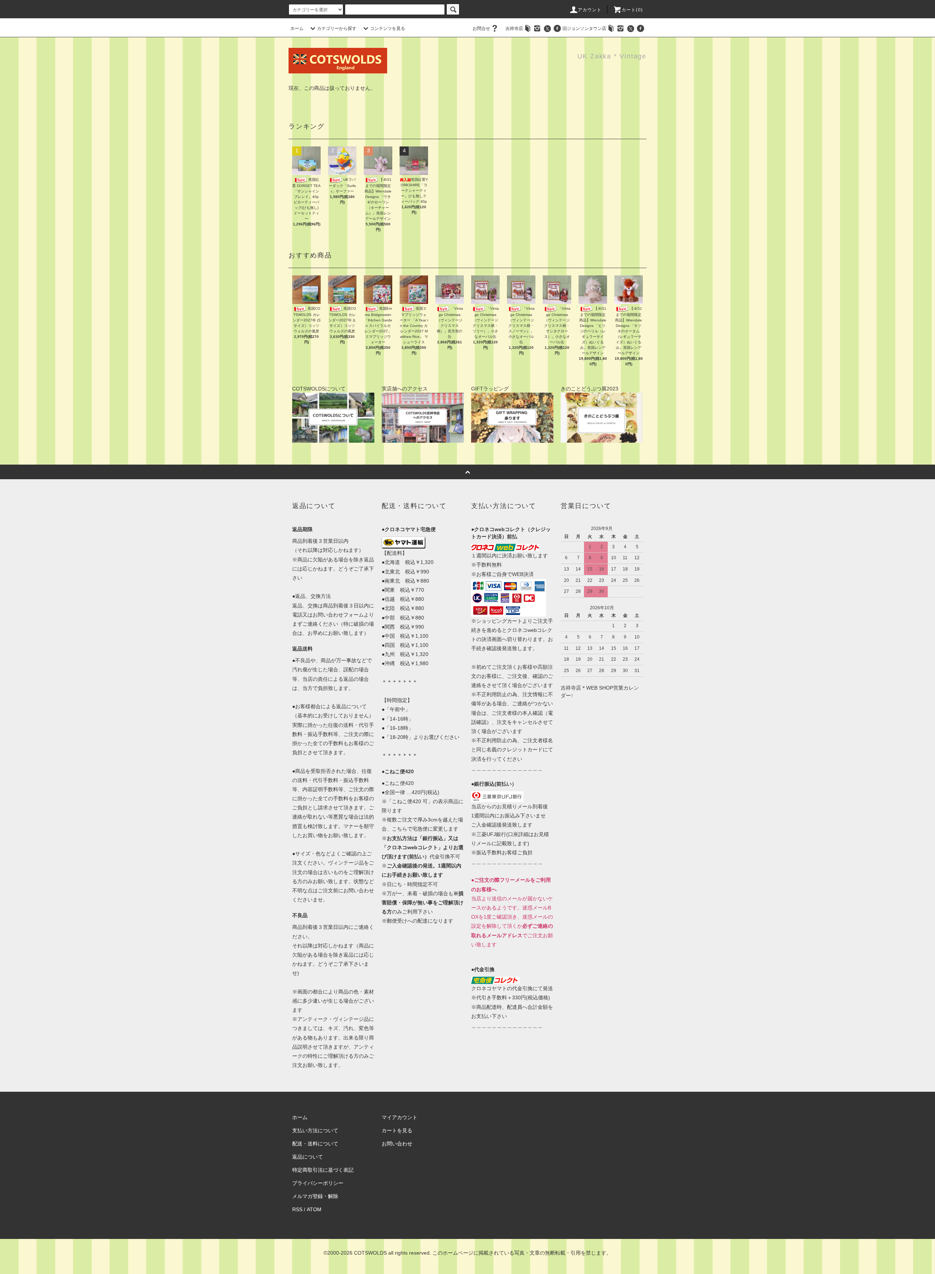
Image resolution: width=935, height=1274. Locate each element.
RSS (297, 1209)
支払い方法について (315, 1130)
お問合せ (481, 28)
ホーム (297, 28)
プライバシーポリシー (317, 1183)
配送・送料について (315, 1144)
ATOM (314, 1209)
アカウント (590, 9)
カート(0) (632, 9)
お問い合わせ (397, 1144)
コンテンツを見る (387, 28)
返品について (307, 1157)
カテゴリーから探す (336, 28)
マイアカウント (399, 1117)
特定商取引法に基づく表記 (323, 1170)
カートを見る (397, 1130)
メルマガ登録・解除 (315, 1196)
